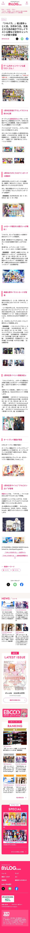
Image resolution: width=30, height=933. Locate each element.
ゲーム (13, 9)
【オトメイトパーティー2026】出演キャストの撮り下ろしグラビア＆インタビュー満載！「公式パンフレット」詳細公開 (8, 638)
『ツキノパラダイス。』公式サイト (15, 552)
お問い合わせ (5, 904)
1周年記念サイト (15, 119)
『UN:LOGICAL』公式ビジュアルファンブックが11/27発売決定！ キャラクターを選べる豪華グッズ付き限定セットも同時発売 (22, 616)
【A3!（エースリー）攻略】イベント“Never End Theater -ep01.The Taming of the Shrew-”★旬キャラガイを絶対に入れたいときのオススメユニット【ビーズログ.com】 (22, 639)
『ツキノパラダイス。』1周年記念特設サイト (15, 557)
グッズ (16, 873)
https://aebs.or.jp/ (19, 923)
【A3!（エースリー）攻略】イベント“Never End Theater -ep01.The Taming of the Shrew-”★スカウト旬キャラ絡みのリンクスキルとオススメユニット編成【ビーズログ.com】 (8, 768)
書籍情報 (4, 880)
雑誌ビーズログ (6, 877)
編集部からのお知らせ (21, 880)
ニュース (8, 9)
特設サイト (5, 494)
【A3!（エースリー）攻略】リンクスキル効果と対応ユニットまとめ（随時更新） (14, 749)
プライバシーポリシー (17, 904)
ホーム (3, 9)
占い (16, 877)
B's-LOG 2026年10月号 (15, 693)
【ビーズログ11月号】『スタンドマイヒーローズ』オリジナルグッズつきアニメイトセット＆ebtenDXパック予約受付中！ (8, 615)
